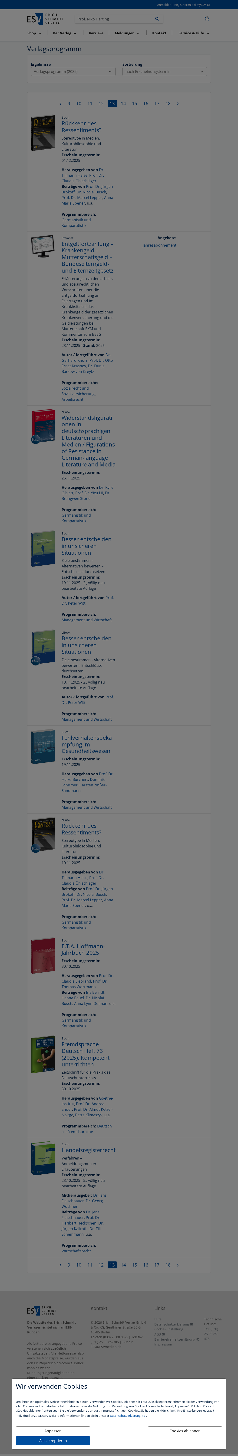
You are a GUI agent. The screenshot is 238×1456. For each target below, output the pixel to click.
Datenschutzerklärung (125, 1416)
